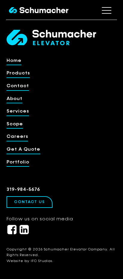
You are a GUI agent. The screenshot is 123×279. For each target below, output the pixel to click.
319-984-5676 (23, 189)
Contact (18, 86)
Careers (17, 136)
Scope (15, 124)
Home (14, 60)
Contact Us (29, 202)
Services (18, 111)
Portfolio (18, 162)
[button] (107, 10)
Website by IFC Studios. (30, 261)
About (14, 98)
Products (18, 73)
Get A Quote (23, 149)
